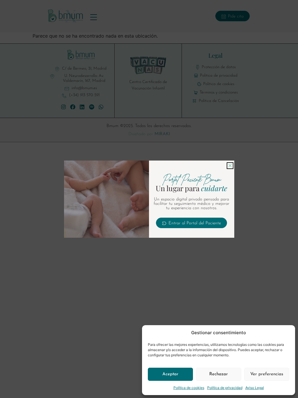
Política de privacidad (224, 387)
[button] (230, 165)
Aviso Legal (254, 387)
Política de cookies (188, 387)
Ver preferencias (266, 374)
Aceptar (170, 374)
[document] (149, 199)
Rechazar (218, 374)
